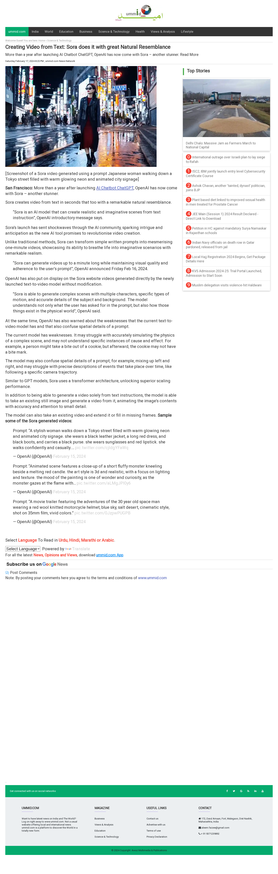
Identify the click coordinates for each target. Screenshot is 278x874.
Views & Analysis (163, 31)
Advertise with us (156, 824)
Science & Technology (114, 31)
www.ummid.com (152, 578)
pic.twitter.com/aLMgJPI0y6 (104, 483)
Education (66, 31)
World (49, 31)
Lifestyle (187, 31)
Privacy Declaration (157, 836)
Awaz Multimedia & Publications (149, 850)
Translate (81, 548)
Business (85, 31)
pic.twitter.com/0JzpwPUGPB (102, 513)
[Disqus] (139, 632)
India (35, 31)
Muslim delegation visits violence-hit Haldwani (227, 285)
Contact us (152, 818)
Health (140, 31)
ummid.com (17, 31)
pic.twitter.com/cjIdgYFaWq (101, 447)
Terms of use (154, 830)
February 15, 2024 (69, 456)
